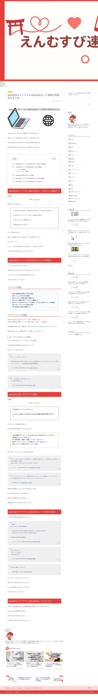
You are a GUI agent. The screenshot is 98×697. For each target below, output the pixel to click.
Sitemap (3, 83)
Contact (2, 84)
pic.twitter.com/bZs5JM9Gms (30, 363)
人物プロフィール (75, 191)
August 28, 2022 (31, 385)
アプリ (72, 139)
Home (2, 81)
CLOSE (53, 158)
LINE (71, 147)
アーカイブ (71, 334)
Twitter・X (73, 151)
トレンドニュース (75, 169)
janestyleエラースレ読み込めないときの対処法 (29, 167)
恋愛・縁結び (74, 195)
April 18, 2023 (36, 541)
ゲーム (72, 155)
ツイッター (36, 199)
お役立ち (72, 161)
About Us (3, 86)
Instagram (73, 143)
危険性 (72, 158)
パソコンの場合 (21, 169)
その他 (72, 165)
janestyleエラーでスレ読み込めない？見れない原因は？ (31, 164)
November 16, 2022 (35, 467)
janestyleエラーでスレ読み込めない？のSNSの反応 (30, 178)
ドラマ (72, 181)
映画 (71, 185)
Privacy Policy (10, 691)
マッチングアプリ (75, 198)
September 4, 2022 (27, 482)
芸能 (71, 188)
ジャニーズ (73, 173)
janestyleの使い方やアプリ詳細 (24, 175)
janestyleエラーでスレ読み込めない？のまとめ (29, 181)
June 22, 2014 (33, 367)
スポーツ (72, 177)
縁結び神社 (73, 201)
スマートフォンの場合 (23, 171)
